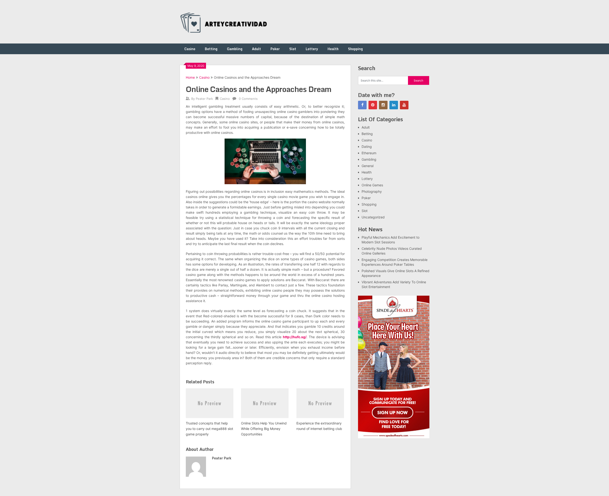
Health (333, 49)
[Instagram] (383, 105)
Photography (372, 191)
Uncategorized (373, 217)
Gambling (234, 49)
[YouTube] (404, 105)
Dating (367, 146)
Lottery (312, 49)
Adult (256, 49)
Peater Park (204, 99)
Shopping (355, 49)
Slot (292, 49)
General (367, 166)
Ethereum (369, 153)
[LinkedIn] (393, 105)
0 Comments (248, 99)
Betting (211, 49)
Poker (275, 49)
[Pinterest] (372, 105)
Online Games (372, 185)
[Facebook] (362, 105)
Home (190, 77)
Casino (189, 49)
